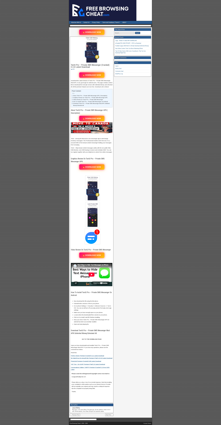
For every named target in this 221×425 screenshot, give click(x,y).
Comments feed (119, 71)
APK (73, 69)
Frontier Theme (147, 423)
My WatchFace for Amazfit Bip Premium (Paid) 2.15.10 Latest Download (91, 358)
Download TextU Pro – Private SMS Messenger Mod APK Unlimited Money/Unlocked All (91, 104)
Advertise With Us (76, 22)
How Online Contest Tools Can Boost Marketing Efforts (129, 48)
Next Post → (109, 415)
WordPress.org (119, 73)
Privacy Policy (96, 22)
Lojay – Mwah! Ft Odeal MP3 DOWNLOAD (126, 40)
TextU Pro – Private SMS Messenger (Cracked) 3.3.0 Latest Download (90, 66)
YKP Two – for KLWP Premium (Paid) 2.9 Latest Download (88, 364)
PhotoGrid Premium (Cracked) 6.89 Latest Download (86, 361)
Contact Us (86, 22)
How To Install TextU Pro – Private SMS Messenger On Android (90, 101)
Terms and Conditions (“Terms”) (111, 22)
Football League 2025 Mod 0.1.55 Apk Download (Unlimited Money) (132, 45)
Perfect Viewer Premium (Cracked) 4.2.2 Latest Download (87, 355)
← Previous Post (75, 415)
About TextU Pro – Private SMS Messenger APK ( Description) (90, 95)
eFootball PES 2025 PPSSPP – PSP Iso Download (128, 43)
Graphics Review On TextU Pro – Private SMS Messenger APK (90, 97)
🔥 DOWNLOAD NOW (92, 32)
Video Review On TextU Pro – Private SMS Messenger (88, 99)
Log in (116, 66)
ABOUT (124, 22)
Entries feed (118, 68)
